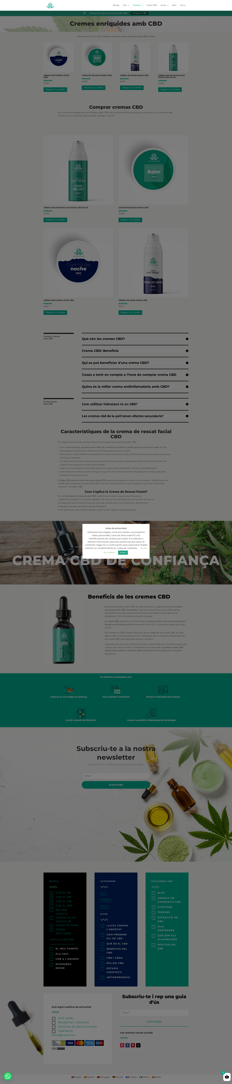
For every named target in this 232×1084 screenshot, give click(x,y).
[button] (8, 1076)
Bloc (174, 5)
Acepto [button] (123, 553)
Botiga (116, 5)
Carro (183, 5)
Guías (163, 5)
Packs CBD (152, 5)
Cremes (136, 5)
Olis (125, 5)
